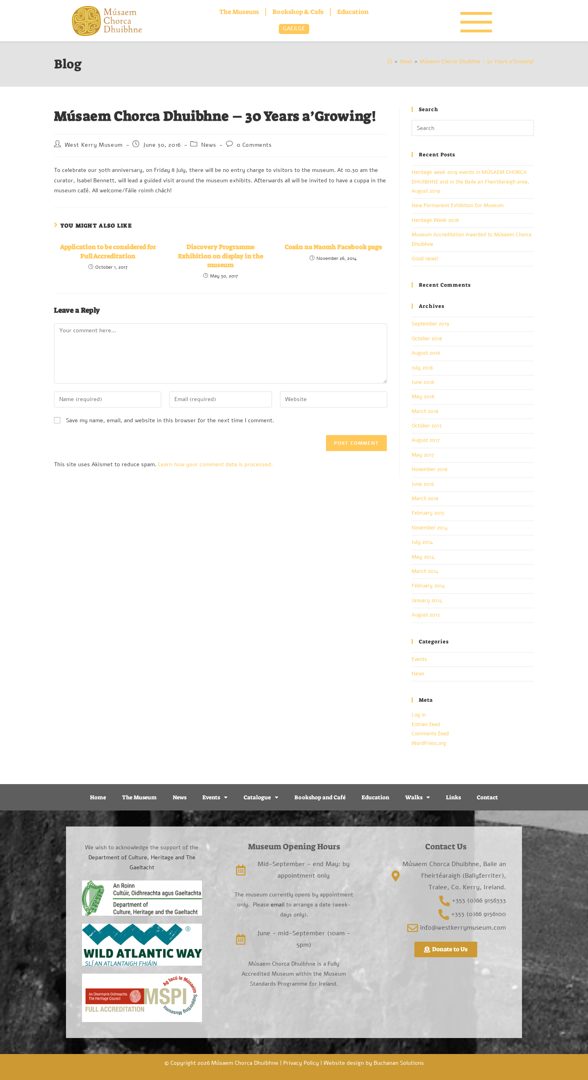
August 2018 (426, 353)
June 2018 (423, 382)
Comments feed (430, 733)
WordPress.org (429, 743)
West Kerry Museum (94, 145)
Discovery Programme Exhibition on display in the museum (220, 256)
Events (419, 659)
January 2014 (427, 600)
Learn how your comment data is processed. (215, 464)
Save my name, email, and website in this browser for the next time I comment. (170, 420)
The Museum (239, 12)
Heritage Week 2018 (435, 220)
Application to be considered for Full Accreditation (108, 251)
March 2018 (425, 411)
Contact (487, 797)
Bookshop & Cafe (298, 12)
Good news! (425, 258)
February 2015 (428, 513)
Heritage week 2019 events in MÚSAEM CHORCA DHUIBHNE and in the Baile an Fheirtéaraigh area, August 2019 (470, 182)
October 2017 (427, 425)
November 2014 (430, 527)
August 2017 (426, 440)
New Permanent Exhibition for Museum (458, 205)
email (276, 904)
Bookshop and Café (320, 797)
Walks (413, 797)
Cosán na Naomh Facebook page (333, 247)
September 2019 (430, 323)
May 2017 (423, 455)
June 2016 (423, 484)
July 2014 (422, 542)
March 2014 (425, 571)
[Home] (389, 61)
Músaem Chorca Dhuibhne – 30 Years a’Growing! (477, 61)
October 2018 (427, 338)
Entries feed (426, 724)
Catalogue (257, 797)
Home (98, 797)
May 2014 (423, 557)
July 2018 (422, 367)
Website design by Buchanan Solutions (374, 1063)
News (208, 145)
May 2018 (423, 396)
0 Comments (254, 145)
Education (353, 12)
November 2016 (430, 469)
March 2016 (425, 498)
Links (453, 797)
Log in (419, 715)
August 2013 (426, 615)
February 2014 (428, 585)
